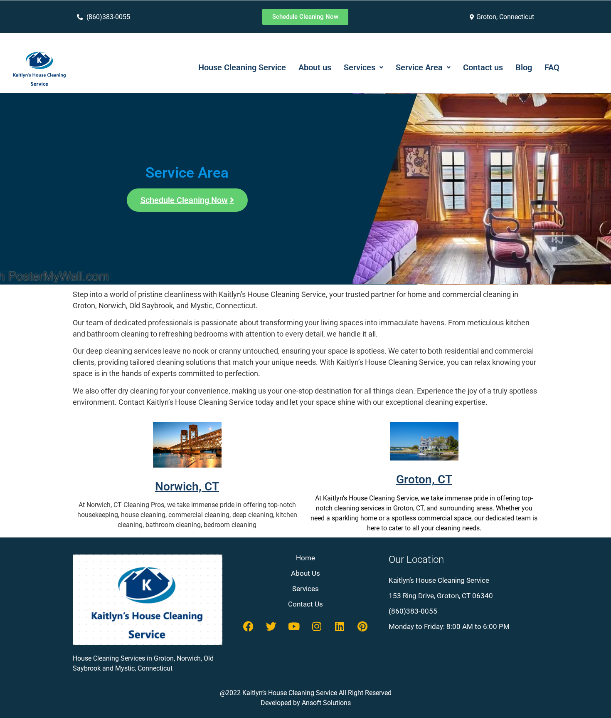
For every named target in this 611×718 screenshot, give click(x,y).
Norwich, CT (187, 486)
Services (359, 67)
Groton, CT (424, 479)
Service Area (419, 67)
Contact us (483, 67)
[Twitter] (271, 626)
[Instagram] (316, 626)
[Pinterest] (362, 626)
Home (305, 558)
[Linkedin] (339, 626)
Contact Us (305, 604)
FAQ (551, 67)
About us (314, 67)
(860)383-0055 (413, 611)
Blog (523, 67)
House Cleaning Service (242, 67)
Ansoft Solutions (326, 703)
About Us (305, 573)
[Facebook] (248, 626)
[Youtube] (293, 626)
